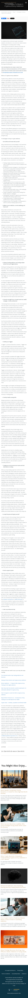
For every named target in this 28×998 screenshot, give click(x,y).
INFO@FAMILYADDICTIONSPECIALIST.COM (13, 72)
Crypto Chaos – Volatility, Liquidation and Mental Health (13, 702)
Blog (14, 12)
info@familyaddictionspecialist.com (9, 735)
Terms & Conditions (6, 973)
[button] (26, 2)
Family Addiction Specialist (6, 12)
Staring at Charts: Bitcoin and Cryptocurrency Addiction (13, 680)
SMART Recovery (18, 599)
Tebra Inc (13, 970)
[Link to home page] (11, 3)
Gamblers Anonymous (8, 599)
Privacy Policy (20, 970)
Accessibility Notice (16, 973)
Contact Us (24, 973)
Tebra (20, 993)
